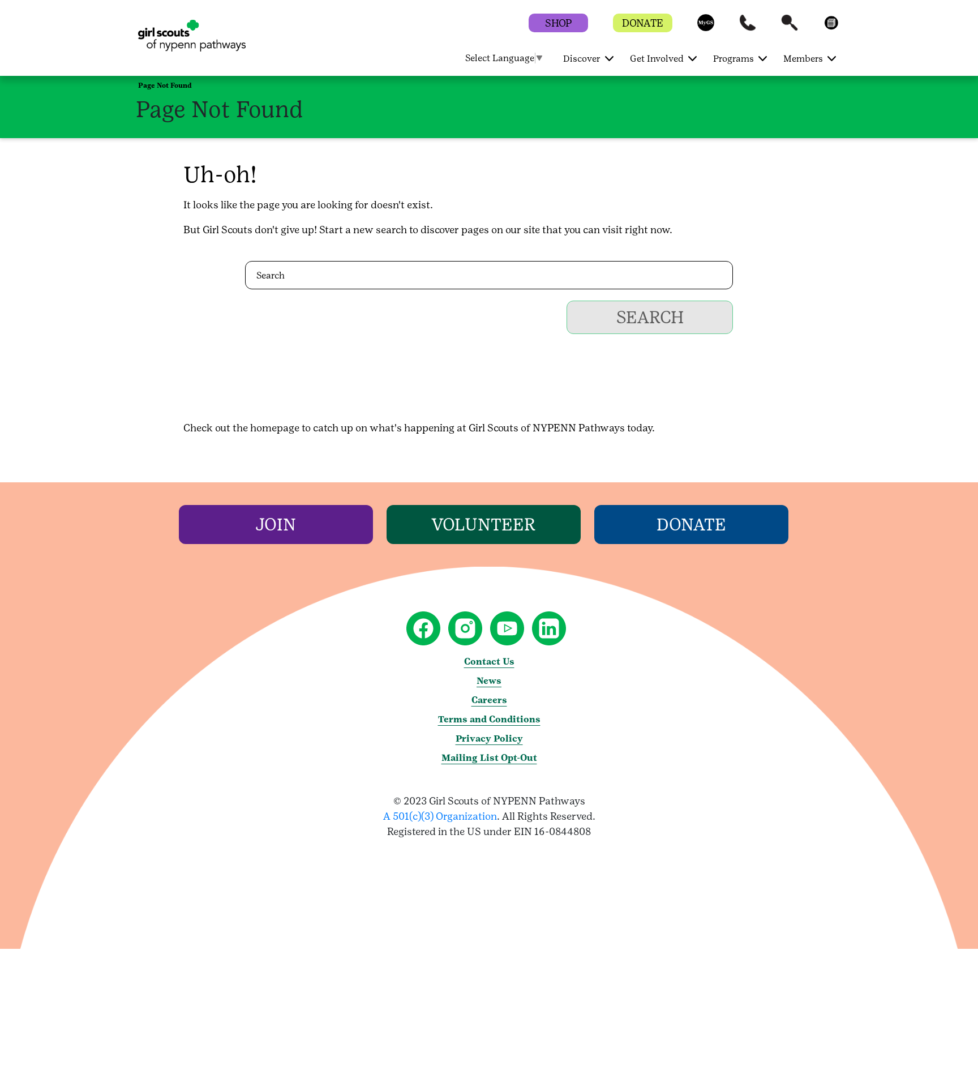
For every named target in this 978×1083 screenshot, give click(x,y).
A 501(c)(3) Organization (440, 816)
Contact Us (489, 661)
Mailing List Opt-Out (489, 757)
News (489, 680)
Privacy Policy (489, 738)
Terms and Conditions (489, 719)
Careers (489, 700)
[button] (705, 28)
